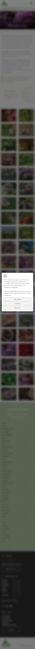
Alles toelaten (18, 299)
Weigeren (17, 303)
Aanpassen (17, 308)
